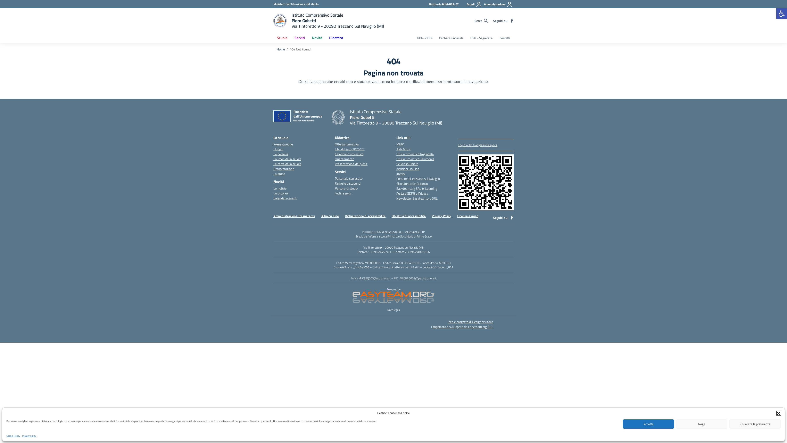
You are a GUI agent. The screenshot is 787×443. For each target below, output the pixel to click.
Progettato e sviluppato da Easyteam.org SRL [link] (462, 326)
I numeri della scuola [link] (287, 158)
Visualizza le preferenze (755, 424)
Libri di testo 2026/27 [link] (350, 149)
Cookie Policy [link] (13, 435)
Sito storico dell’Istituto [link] (412, 183)
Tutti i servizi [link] (343, 193)
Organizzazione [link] (283, 168)
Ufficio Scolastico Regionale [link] (415, 154)
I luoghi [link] (278, 149)
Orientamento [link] (344, 158)
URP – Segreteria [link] (481, 38)
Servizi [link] (300, 38)
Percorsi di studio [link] (346, 188)
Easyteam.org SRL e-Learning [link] (416, 188)
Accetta (649, 424)
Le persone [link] (280, 154)
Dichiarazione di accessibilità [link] (365, 216)
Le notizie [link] (280, 188)
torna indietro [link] (393, 81)
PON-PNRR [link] (424, 38)
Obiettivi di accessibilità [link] (409, 216)
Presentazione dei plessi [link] (351, 163)
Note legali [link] (393, 310)
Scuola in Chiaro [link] (407, 163)
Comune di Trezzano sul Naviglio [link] (418, 178)
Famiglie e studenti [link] (348, 183)
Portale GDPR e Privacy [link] (412, 193)
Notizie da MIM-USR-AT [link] (443, 4)
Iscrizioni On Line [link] (407, 168)
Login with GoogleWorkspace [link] (477, 145)
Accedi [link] (471, 4)
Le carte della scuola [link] (287, 163)
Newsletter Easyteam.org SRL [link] (417, 198)
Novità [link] (317, 38)
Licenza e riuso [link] (467, 216)
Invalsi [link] (400, 173)
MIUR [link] (400, 144)
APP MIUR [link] (403, 149)
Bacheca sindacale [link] (451, 38)
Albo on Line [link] (330, 216)
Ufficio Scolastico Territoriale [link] (415, 158)
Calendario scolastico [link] (349, 154)
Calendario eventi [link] (285, 198)
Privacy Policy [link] (441, 216)
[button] (779, 413)
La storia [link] (279, 173)
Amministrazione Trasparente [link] (294, 216)
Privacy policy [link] (29, 435)
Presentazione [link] (283, 144)
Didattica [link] (336, 38)
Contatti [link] (505, 38)
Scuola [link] (282, 38)
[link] (781, 13)
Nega (701, 424)
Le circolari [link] (280, 193)
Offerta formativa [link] (347, 144)
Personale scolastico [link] (349, 178)
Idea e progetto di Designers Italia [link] (470, 321)
